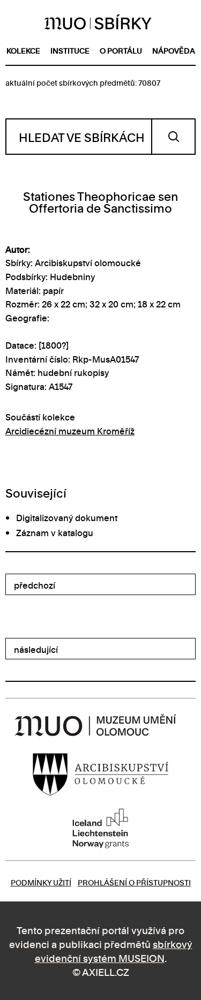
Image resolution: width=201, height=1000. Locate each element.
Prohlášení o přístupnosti (134, 882)
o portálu (121, 50)
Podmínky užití (41, 882)
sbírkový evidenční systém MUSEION (113, 950)
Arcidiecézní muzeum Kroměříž (70, 431)
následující (36, 649)
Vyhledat (173, 136)
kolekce (23, 50)
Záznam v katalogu (54, 532)
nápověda (173, 50)
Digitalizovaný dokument (66, 517)
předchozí (34, 585)
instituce (70, 50)
